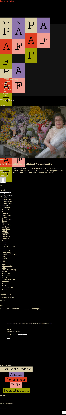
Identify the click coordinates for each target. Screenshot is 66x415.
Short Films (6, 274)
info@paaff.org (2, 408)
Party (4, 264)
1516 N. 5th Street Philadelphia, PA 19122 (7, 403)
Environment (6, 219)
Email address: (12, 334)
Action (4, 205)
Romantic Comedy (9, 270)
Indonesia (5, 233)
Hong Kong (6, 229)
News (4, 260)
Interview (3, 160)
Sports (4, 277)
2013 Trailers (3, 308)
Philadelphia (36, 309)
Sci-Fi (4, 272)
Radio (4, 268)
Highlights (5, 227)
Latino (4, 242)
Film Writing (6, 225)
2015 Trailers (7, 203)
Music (4, 256)
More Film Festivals (9, 254)
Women (5, 289)
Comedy (5, 213)
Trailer (4, 285)
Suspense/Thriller (8, 279)
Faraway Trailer (3, 300)
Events (4, 221)
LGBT (4, 244)
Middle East (6, 252)
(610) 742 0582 (3, 406)
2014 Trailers (7, 202)
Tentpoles (5, 281)
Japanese (5, 238)
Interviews (6, 237)
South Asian (6, 275)
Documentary (7, 215)
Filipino (4, 223)
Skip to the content (7, 1)
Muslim (4, 258)
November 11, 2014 (7, 297)
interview (26, 308)
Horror (4, 231)
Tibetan (5, 283)
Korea (4, 240)
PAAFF (4, 262)
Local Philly (6, 250)
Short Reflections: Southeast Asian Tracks (26, 163)
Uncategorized (7, 287)
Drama (4, 217)
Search (2, 190)
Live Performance (8, 246)
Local (4, 248)
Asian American (13, 309)
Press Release (7, 266)
